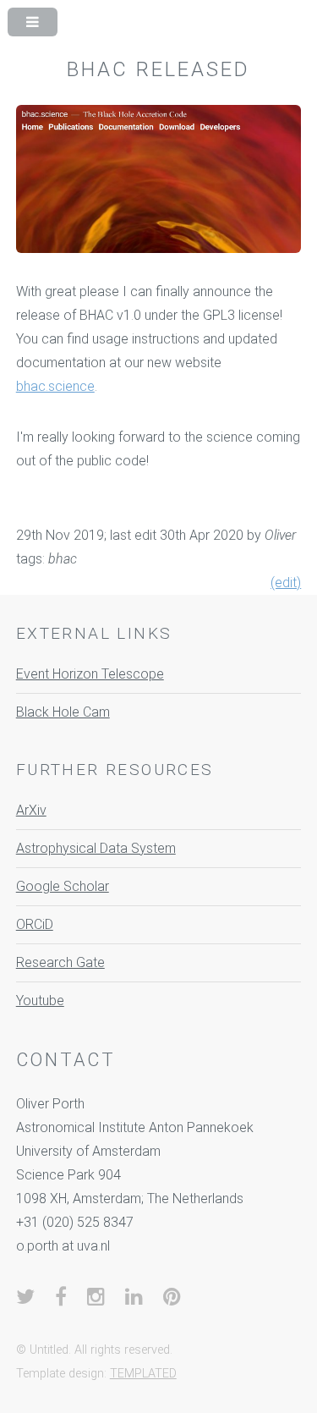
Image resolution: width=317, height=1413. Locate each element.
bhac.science (55, 386)
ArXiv (31, 810)
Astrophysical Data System (96, 848)
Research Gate (60, 962)
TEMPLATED (143, 1373)
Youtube (40, 1000)
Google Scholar (62, 886)
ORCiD (34, 924)
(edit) (286, 583)
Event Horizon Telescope (90, 674)
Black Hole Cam (63, 712)
